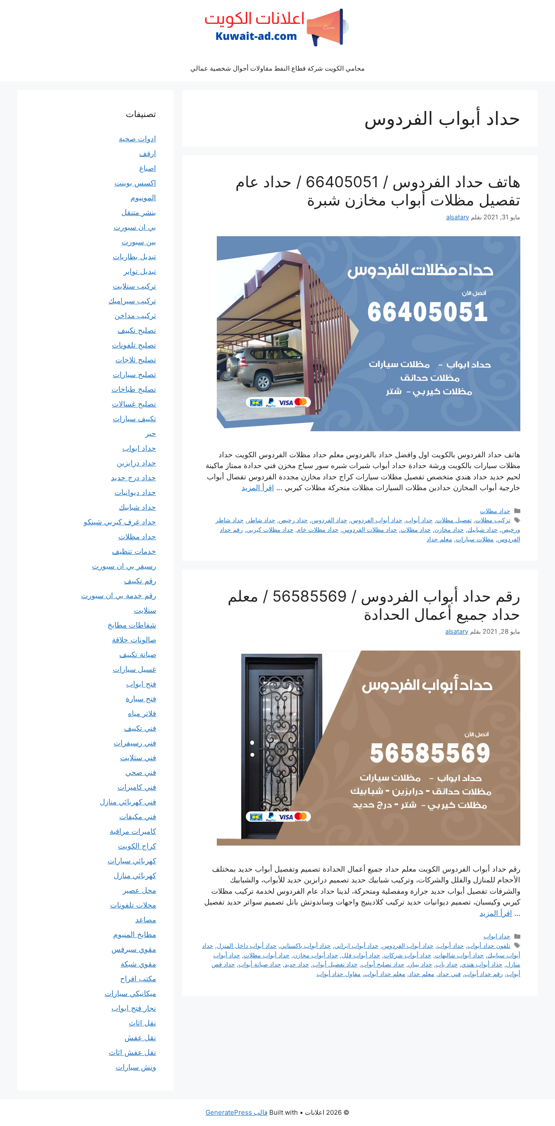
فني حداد (449, 973)
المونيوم (143, 197)
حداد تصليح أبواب (383, 964)
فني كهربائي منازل (128, 801)
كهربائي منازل (135, 875)
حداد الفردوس (329, 520)
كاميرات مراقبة (133, 831)
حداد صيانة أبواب (259, 964)
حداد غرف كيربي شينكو (120, 521)
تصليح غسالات (134, 404)
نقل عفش (140, 1037)
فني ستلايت (138, 757)
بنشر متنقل (138, 212)
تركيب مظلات (492, 520)
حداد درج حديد (133, 477)
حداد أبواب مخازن (315, 955)
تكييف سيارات (134, 418)
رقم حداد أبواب (483, 973)
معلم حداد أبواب (384, 973)
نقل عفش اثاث (132, 1052)
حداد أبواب (419, 520)
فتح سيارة (141, 698)
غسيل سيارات (134, 669)
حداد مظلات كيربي (270, 529)
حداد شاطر (261, 520)
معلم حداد (439, 539)
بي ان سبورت (135, 227)
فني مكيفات (137, 816)
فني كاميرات (137, 787)
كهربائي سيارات (132, 860)
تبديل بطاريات (134, 256)
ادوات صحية (137, 138)
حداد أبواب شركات (407, 955)
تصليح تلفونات (134, 345)
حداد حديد (296, 964)
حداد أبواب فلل (361, 955)
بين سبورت (138, 242)
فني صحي (140, 772)
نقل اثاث (142, 1023)
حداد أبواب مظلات (267, 955)
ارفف (147, 153)
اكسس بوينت (135, 183)
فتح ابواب (141, 684)
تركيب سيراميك (132, 300)
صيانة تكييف (137, 654)
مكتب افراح (138, 978)
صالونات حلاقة (134, 639)
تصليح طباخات (133, 389)
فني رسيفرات (135, 743)
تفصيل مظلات (454, 520)
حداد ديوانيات (135, 492)
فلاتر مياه (142, 713)
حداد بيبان (420, 964)
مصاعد (145, 919)
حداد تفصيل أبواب (335, 964)
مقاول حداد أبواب (339, 973)
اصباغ (147, 168)
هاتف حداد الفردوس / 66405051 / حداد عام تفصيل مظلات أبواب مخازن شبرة (377, 190)
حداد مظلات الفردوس (369, 529)
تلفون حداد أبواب (488, 945)
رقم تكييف (140, 580)
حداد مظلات (495, 510)
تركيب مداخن (135, 315)
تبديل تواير (140, 271)
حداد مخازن (449, 529)
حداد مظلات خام (318, 529)
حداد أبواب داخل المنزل (247, 945)
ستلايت (145, 610)
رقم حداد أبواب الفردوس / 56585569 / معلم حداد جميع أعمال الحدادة (374, 605)
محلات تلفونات (133, 905)
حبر (150, 433)
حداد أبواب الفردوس (376, 520)
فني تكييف (140, 728)
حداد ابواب (496, 936)
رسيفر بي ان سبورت (124, 566)
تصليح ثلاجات (135, 359)
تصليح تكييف (137, 330)
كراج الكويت (137, 846)
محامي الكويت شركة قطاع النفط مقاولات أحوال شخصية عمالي (277, 68)
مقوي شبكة (138, 964)
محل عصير (139, 890)
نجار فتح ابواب (133, 1008)
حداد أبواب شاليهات (459, 955)
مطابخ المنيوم (134, 934)
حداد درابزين (136, 463)
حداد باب (447, 964)
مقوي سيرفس (133, 949)
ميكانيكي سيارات (130, 993)
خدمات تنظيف (134, 551)
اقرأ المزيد (258, 487)
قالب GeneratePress (237, 1112)
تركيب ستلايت (134, 286)
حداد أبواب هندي (482, 964)
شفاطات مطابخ (132, 625)
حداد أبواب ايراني (356, 945)
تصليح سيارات (134, 374)
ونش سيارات (136, 1067)
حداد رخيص (293, 520)
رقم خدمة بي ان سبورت (118, 595)
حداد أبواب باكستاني (305, 945)
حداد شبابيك (482, 529)
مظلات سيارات (475, 539)
